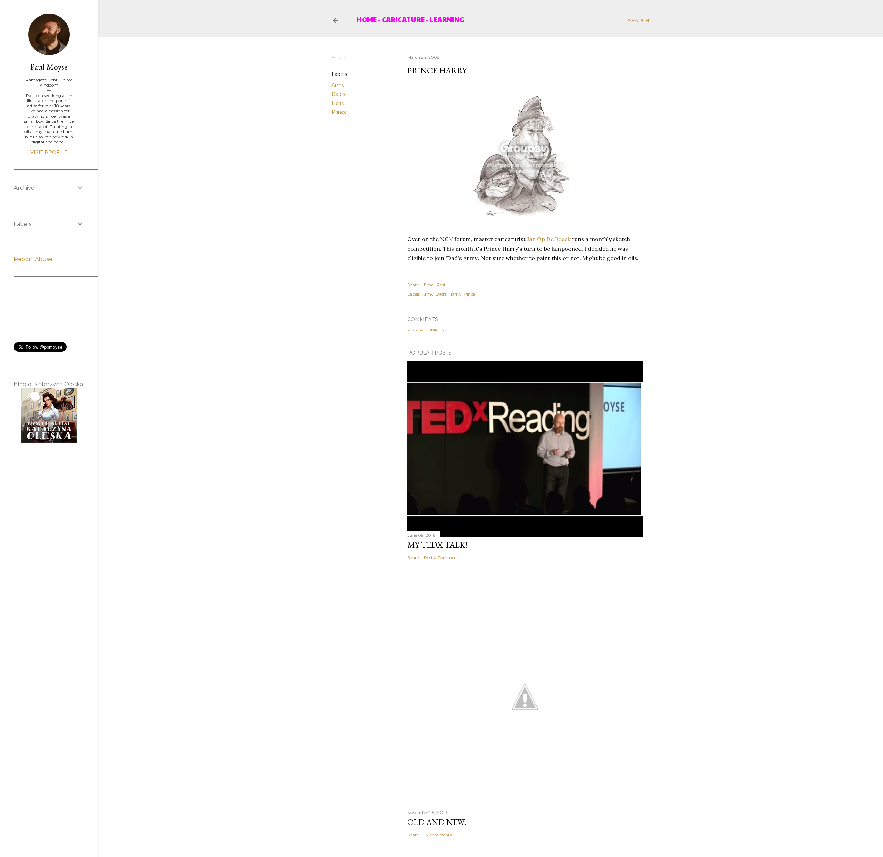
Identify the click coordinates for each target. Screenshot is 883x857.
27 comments (438, 834)
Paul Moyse (49, 66)
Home (366, 19)
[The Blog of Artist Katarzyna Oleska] (49, 441)
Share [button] (338, 57)
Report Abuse (33, 259)
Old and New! (437, 822)
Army (338, 85)
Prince (339, 112)
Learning (447, 19)
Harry (338, 103)
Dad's (338, 94)
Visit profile (49, 152)
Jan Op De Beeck (549, 239)
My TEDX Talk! (437, 544)
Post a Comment (427, 329)
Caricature (403, 19)
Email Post (435, 284)
